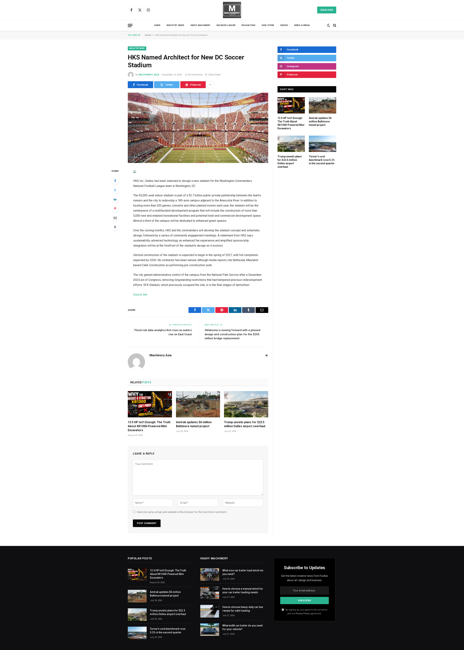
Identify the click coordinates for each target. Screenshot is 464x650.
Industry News (175, 25)
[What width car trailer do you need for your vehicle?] (209, 629)
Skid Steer (268, 25)
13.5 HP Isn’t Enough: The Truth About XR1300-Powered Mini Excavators (149, 426)
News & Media (302, 25)
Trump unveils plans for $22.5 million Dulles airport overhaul (244, 424)
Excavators (249, 25)
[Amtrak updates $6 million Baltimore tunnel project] (198, 404)
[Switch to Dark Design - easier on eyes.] (328, 25)
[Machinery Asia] (232, 10)
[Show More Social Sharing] (210, 84)
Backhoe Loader (226, 25)
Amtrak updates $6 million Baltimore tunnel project (194, 424)
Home (157, 25)
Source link (140, 294)
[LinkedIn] (115, 199)
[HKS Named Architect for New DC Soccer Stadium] (198, 128)
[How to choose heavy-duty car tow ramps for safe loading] (209, 611)
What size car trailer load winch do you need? (242, 572)
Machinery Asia (149, 74)
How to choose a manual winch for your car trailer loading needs (242, 590)
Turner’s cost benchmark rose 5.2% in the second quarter (322, 160)
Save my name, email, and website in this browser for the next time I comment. (182, 512)
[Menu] (130, 25)
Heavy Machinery (200, 25)
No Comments (195, 74)
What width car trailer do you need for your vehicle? (242, 627)
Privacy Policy (303, 613)
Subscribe (326, 10)
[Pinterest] (115, 208)
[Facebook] (115, 180)
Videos (284, 25)
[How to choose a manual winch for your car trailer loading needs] (209, 593)
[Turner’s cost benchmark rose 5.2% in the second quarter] (322, 144)
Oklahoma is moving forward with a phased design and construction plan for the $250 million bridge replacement (232, 334)
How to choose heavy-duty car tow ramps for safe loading (242, 609)
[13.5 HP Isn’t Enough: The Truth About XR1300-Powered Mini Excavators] (150, 404)
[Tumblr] (115, 227)
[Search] (334, 25)
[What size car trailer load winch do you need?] (209, 574)
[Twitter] (115, 190)
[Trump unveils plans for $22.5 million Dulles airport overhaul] (246, 404)
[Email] (115, 217)
